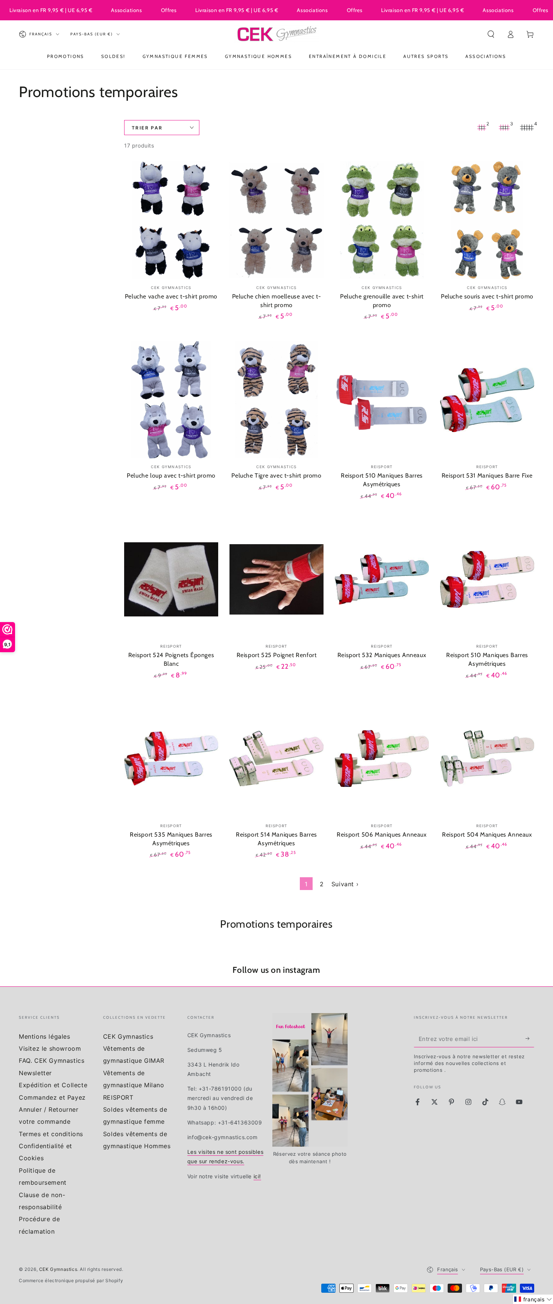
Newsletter (35, 1073)
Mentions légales (44, 1036)
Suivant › (345, 884)
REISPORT (118, 1097)
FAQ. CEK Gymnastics (51, 1060)
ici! (257, 1176)
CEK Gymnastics (128, 1036)
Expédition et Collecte (53, 1085)
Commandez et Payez (52, 1097)
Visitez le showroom (50, 1048)
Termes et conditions (51, 1134)
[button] (491, 34)
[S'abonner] (530, 1038)
